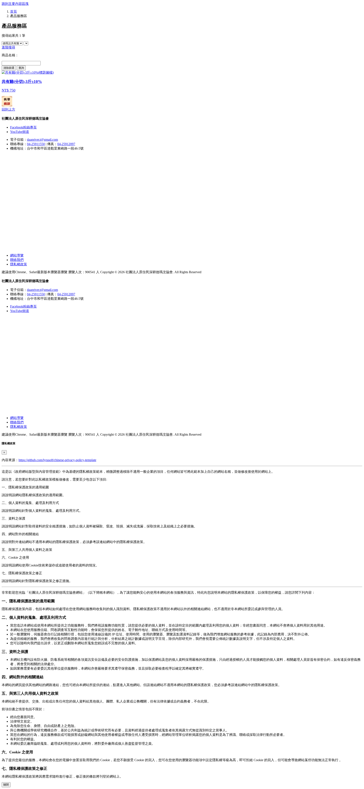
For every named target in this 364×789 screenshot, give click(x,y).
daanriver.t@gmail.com (42, 139)
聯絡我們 (17, 260)
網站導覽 (17, 255)
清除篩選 (8, 67)
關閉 (6, 784)
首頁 (13, 11)
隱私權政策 (18, 264)
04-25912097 (66, 144)
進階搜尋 (8, 47)
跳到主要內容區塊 (15, 3)
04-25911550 (36, 144)
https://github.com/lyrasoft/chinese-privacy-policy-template (57, 460)
